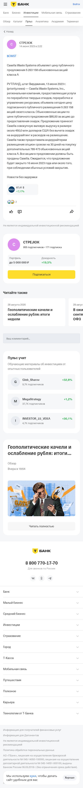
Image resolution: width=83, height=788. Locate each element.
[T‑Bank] (20, 4)
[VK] (33, 578)
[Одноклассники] (41, 578)
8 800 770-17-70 (41, 563)
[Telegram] (50, 578)
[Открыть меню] (5, 4)
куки (33, 776)
